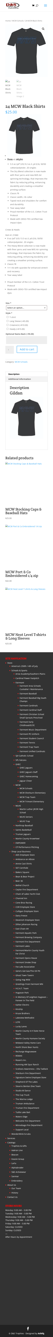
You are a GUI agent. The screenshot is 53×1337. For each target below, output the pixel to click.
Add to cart (27, 349)
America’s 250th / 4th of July (24, 666)
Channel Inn (21, 898)
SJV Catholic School (24, 755)
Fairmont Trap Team (29, 747)
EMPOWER (20, 843)
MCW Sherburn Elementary (33, 792)
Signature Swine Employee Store (31, 1077)
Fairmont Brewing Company (29, 937)
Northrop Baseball (24, 825)
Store (9, 663)
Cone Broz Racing (24, 902)
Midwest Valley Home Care (28, 1042)
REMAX (19, 1055)
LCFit (18, 1022)
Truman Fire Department (27, 1108)
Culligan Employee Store (27, 911)
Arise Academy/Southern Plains (30, 674)
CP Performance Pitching (27, 847)
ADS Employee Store (25, 855)
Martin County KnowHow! (28, 838)
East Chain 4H (22, 928)
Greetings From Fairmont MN (29, 984)
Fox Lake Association (25, 966)
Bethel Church (22, 885)
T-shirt (13, 317)
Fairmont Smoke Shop (26, 962)
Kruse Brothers (23, 1013)
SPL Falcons (21, 760)
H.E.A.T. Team (22, 988)
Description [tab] (14, 374)
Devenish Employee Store (28, 920)
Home (8, 20)
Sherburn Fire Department (28, 1073)
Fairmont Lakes (23, 946)
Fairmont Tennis (27, 742)
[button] (43, 28)
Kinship (19, 1009)
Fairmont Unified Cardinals (32, 751)
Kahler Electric (22, 1004)
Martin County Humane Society (30, 1038)
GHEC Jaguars (26, 767)
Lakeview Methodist (25, 1017)
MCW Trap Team (27, 797)
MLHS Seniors (26, 816)
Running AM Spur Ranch (27, 1064)
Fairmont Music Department (33, 729)
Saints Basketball (24, 829)
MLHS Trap (25, 821)
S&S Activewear (18, 1172)
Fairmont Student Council (32, 738)
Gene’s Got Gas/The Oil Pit (28, 971)
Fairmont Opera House (26, 958)
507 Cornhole (22, 867)
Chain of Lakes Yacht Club (28, 894)
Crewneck (19, 325)
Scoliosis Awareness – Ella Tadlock (32, 1069)
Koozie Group (17, 1159)
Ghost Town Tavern (25, 975)
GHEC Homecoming (29, 776)
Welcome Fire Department (28, 1120)
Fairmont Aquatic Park (26, 933)
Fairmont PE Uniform (29, 734)
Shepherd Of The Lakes (27, 1081)
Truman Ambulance (25, 1103)
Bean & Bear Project (25, 876)
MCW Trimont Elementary (32, 801)
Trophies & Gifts (19, 1146)
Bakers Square (22, 872)
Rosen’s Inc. (21, 1060)
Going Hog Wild (23, 979)
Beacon (14, 1154)
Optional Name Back (20, 334)
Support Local (22, 1129)
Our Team (16, 1188)
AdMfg (41, 1333)
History (14, 1192)
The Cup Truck (22, 1095)
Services (11, 1138)
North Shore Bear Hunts (27, 1047)
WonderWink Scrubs (21, 1134)
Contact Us (12, 1197)
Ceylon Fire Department (27, 889)
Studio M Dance (23, 1090)
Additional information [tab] (19, 379)
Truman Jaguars (23, 834)
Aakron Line (17, 1150)
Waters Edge (21, 1116)
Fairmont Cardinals (29, 705)
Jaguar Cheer (26, 780)
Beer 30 (19, 881)
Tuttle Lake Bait (23, 1112)
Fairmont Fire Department (28, 941)
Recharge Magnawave (26, 1051)
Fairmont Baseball (28, 693)
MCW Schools (18, 20)
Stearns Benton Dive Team (28, 1086)
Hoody (17, 329)
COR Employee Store (25, 907)
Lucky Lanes (21, 1026)
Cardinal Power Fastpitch (27, 678)
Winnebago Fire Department (29, 1125)
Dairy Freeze (21, 915)
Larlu (13, 1163)
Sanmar (15, 1176)
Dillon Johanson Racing (26, 924)
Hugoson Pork (22, 992)
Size (8, 303)
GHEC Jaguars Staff (28, 772)
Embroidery (16, 1180)
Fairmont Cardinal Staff (31, 710)
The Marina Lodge (24, 1099)
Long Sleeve (19, 321)
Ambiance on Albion (25, 859)
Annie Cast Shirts (24, 863)
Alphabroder (17, 1167)
